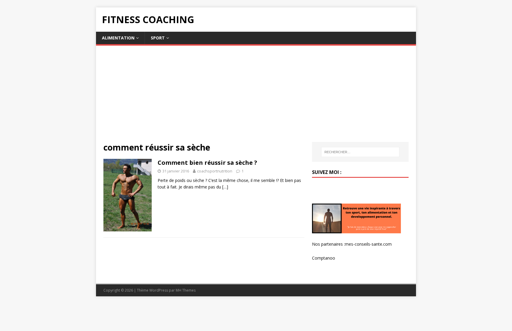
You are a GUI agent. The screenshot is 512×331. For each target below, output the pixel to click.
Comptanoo (323, 258)
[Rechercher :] (360, 152)
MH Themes (186, 290)
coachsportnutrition (214, 171)
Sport (158, 38)
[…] (225, 187)
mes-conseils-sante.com (368, 244)
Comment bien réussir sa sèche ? (207, 163)
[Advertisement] (256, 97)
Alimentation (118, 38)
